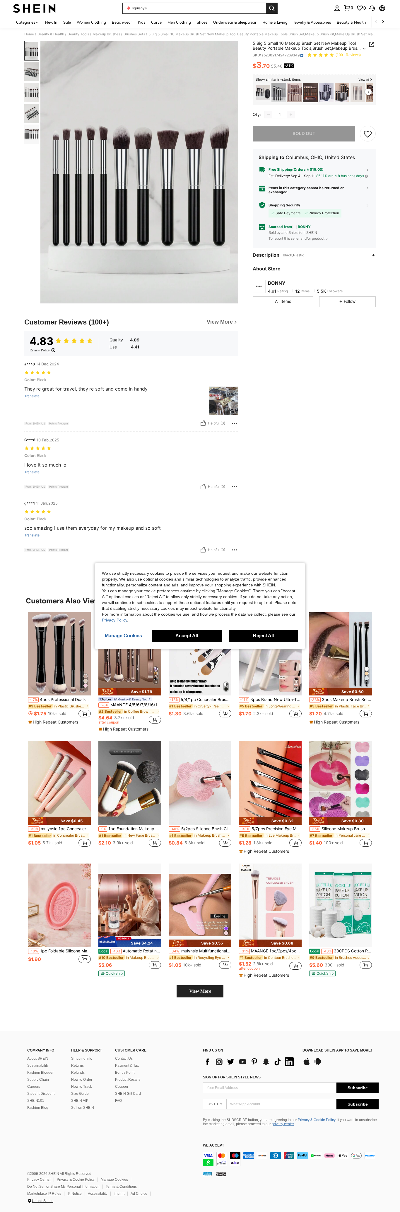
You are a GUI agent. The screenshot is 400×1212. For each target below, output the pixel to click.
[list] (250, 1061)
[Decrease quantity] (268, 114)
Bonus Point (124, 1073)
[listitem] (263, 93)
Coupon (121, 1087)
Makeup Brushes (106, 34)
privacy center (283, 1124)
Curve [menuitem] (156, 22)
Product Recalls (127, 1080)
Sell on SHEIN (82, 1108)
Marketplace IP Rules (44, 1194)
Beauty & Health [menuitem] (351, 22)
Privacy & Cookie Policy (317, 1120)
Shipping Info (81, 1058)
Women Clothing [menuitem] (91, 22)
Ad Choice (139, 1194)
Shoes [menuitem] (202, 22)
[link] (348, 7)
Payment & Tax (127, 1065)
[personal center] (337, 8)
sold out (304, 133)
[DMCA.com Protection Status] (221, 1174)
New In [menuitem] (51, 22)
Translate (32, 396)
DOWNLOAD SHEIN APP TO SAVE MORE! (337, 1050)
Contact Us (124, 1058)
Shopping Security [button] (284, 205)
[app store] (306, 1064)
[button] (372, 8)
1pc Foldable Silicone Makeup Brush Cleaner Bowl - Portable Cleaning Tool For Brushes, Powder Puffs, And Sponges (60, 951)
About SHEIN (37, 1058)
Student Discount (40, 1094)
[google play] (318, 1064)
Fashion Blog (37, 1108)
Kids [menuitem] (141, 22)
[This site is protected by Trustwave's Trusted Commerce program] (207, 1174)
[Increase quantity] (291, 114)
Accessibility (97, 1194)
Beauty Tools (78, 34)
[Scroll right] (383, 22)
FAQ (118, 1101)
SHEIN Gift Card (128, 1094)
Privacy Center (39, 1180)
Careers (33, 1087)
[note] (54, 722)
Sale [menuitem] (67, 22)
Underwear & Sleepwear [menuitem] (235, 22)
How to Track (81, 1087)
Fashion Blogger (40, 1073)
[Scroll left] (376, 22)
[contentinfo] (291, 1159)
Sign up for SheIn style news (232, 1077)
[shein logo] (34, 8)
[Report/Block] (234, 423)
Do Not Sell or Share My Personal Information (63, 1187)
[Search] (272, 8)
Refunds (78, 1073)
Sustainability (38, 1065)
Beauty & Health (50, 34)
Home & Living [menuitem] (275, 22)
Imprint (119, 1194)
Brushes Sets (134, 34)
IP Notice (74, 1194)
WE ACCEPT (213, 1145)
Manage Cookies (114, 1180)
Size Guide (80, 1094)
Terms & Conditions (121, 1187)
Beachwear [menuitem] (122, 22)
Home (29, 34)
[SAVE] (368, 133)
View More (200, 991)
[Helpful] (203, 423)
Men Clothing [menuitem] (179, 22)
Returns (77, 1065)
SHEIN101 (35, 1101)
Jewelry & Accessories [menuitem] (312, 22)
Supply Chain (38, 1080)
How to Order (81, 1080)
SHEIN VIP (79, 1101)
